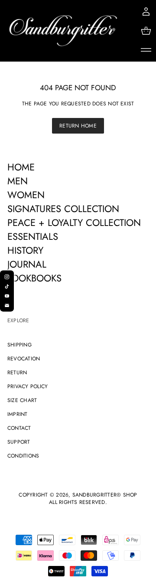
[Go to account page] (146, 11)
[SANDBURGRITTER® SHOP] (63, 30)
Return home (78, 126)
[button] (146, 30)
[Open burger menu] (146, 49)
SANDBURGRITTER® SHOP (104, 495)
